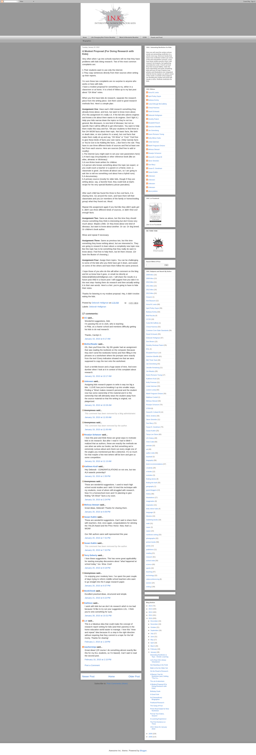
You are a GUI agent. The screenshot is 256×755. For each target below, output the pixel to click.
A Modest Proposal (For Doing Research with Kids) (158, 686)
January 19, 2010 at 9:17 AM (97, 339)
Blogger (143, 751)
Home (85, 37)
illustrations (150, 497)
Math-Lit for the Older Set (159, 668)
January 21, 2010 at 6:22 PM (97, 598)
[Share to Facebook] (135, 303)
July (152, 633)
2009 (151, 734)
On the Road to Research (159, 671)
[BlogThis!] (132, 303)
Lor (85, 621)
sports (148, 568)
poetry (148, 546)
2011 (150, 615)
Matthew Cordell (152, 397)
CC (85, 318)
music (148, 527)
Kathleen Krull (91, 466)
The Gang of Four (156, 706)
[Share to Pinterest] (137, 303)
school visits (150, 560)
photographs (150, 538)
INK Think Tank (151, 360)
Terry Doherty (90, 555)
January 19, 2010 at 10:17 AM (98, 376)
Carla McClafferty (152, 323)
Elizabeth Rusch (154, 123)
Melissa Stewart (91, 505)
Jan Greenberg (153, 130)
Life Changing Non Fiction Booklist (103, 37)
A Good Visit (154, 694)
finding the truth (151, 482)
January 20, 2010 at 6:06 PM (97, 512)
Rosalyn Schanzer (92, 435)
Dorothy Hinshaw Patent (155, 345)
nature (148, 531)
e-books (149, 471)
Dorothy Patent (153, 119)
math (148, 523)
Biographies (87, 41)
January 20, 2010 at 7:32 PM (97, 550)
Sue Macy (151, 164)
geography (150, 486)
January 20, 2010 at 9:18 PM (97, 568)
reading (149, 553)
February (153, 649)
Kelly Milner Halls (154, 138)
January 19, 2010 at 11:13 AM (98, 461)
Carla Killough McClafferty (157, 104)
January (153, 652)
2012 (151, 612)
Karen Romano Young (156, 134)
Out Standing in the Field (159, 665)
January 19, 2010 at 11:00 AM (98, 417)
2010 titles (150, 282)
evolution (149, 475)
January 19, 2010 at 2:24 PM (97, 499)
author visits (150, 453)
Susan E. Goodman (155, 168)
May (152, 640)
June (152, 636)
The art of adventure (157, 681)
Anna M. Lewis (153, 92)
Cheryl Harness (153, 108)
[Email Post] (125, 303)
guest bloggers (151, 490)
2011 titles (149, 286)
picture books (151, 542)
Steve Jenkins (151, 416)
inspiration (150, 505)
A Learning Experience (158, 719)
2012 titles (150, 289)
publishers (150, 549)
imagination (150, 501)
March (152, 646)
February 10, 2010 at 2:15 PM (98, 659)
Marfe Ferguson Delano (156, 145)
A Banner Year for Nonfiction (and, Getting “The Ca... (159, 676)
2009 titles (150, 278)
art (147, 449)
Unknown (88, 381)
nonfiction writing (152, 535)
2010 (151, 618)
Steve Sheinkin (153, 161)
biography (149, 460)
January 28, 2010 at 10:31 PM (98, 616)
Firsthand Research (157, 702)
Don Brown (150, 341)
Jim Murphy (150, 371)
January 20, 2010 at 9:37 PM (97, 586)
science (149, 564)
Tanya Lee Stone (152, 434)
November (154, 624)
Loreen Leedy (151, 390)
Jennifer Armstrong (153, 367)
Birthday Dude (155, 691)
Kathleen (88, 603)
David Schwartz (153, 111)
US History (150, 438)
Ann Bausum (150, 301)
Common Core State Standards (157, 330)
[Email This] (130, 303)
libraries (149, 516)
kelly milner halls (152, 509)
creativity (149, 468)
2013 (151, 609)
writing (148, 587)
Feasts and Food (156, 37)
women (148, 583)
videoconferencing (152, 579)
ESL (147, 349)
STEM (148, 408)
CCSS (144, 37)
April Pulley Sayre (154, 96)
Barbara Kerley (153, 100)
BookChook (89, 591)
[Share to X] (133, 303)
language (149, 512)
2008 (151, 737)
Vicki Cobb (150, 442)
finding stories (151, 479)
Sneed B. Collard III (155, 157)
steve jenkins (153, 191)
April (152, 643)
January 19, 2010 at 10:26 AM (98, 405)
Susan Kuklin (90, 517)
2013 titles (150, 293)
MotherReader (91, 344)
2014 (151, 606)
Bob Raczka (150, 315)
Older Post (134, 676)
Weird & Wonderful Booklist (129, 37)
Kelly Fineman (151, 382)
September (154, 630)
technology (150, 575)
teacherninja (90, 647)
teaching (149, 572)
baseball (149, 457)
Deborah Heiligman (97, 307)
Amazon (149, 297)
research (149, 557)
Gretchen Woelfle (154, 127)
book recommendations (154, 464)
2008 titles (150, 275)
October (153, 627)
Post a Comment (92, 665)
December (154, 621)
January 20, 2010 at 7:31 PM (97, 538)
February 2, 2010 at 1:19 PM (97, 642)
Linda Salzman (153, 142)
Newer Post (88, 676)
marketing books (152, 520)
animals (149, 445)
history (148, 494)
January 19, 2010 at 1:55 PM (97, 476)
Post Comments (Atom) (117, 683)
